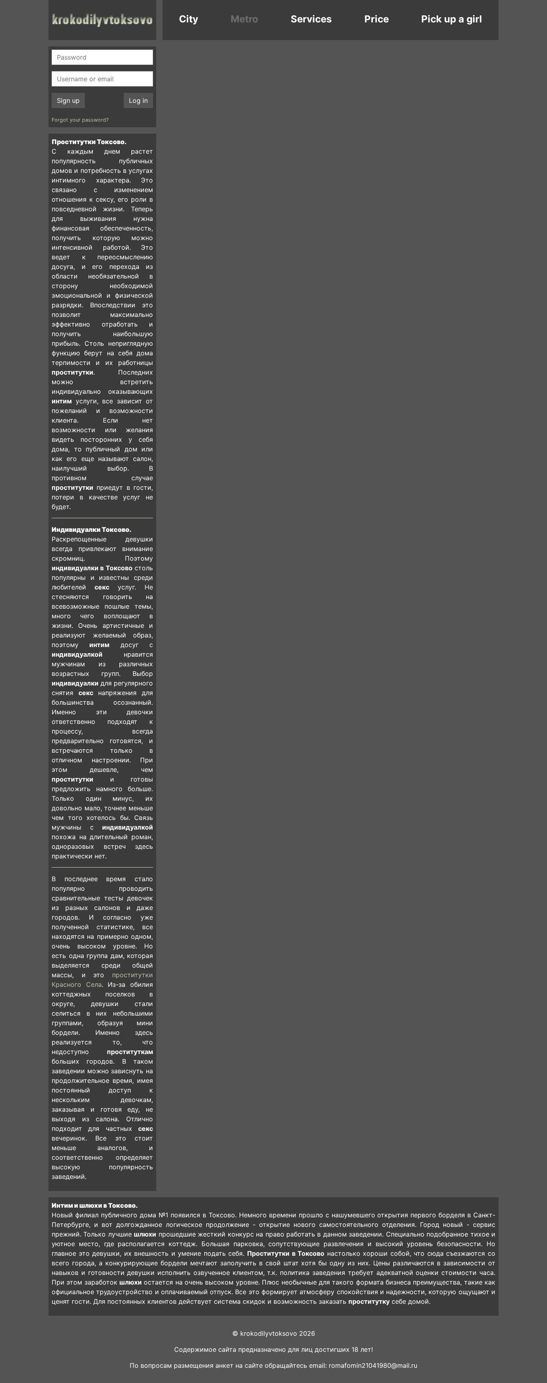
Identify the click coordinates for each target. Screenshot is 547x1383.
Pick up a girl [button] (451, 19)
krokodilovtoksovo (102, 20)
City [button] (188, 19)
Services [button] (311, 19)
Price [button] (376, 19)
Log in (138, 100)
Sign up (68, 100)
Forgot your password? (80, 120)
